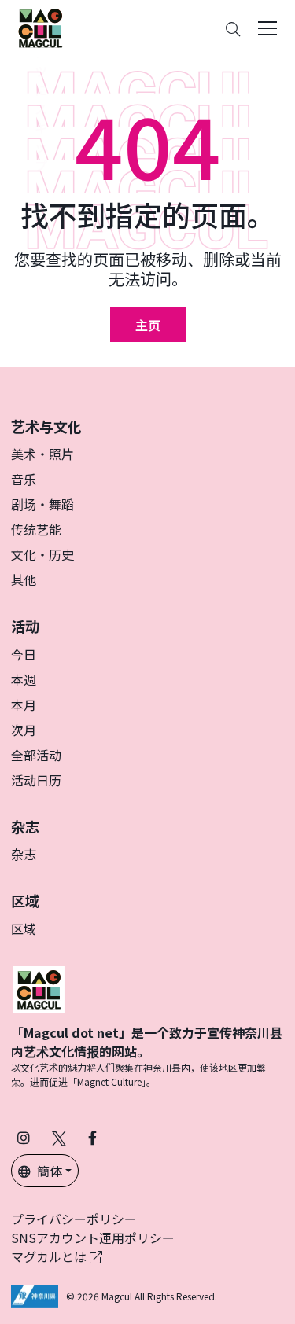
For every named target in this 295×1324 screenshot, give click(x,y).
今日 (23, 654)
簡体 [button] (49, 1170)
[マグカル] (38, 987)
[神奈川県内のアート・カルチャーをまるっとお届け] (40, 28)
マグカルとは (50, 1256)
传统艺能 (36, 529)
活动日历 (36, 779)
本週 (23, 679)
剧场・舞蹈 (42, 504)
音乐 (23, 478)
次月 (23, 729)
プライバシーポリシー (74, 1218)
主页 (147, 324)
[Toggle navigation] (267, 28)
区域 (23, 928)
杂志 (23, 853)
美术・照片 (42, 453)
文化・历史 (42, 554)
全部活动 (36, 754)
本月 (23, 704)
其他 (23, 579)
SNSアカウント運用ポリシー (93, 1237)
